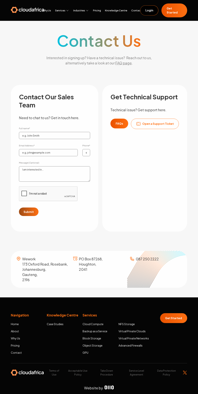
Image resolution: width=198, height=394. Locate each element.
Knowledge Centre (116, 10)
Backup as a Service (95, 331)
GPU (85, 352)
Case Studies (55, 324)
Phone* (86, 145)
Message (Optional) (29, 162)
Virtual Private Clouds (132, 331)
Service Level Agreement (136, 372)
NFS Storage (127, 324)
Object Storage (92, 345)
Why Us (47, 10)
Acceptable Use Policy (77, 372)
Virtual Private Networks (134, 338)
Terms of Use (54, 372)
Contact (136, 10)
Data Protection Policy (166, 372)
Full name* (24, 128)
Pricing (97, 10)
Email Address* (27, 145)
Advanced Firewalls (131, 345)
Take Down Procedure (106, 372)
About (15, 331)
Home (15, 324)
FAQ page (123, 63)
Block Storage (92, 338)
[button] (64, 10)
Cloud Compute (93, 324)
